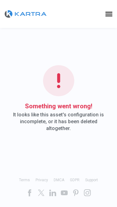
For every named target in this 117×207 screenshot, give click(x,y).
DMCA (59, 180)
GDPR (75, 180)
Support (91, 180)
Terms (24, 180)
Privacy (42, 180)
